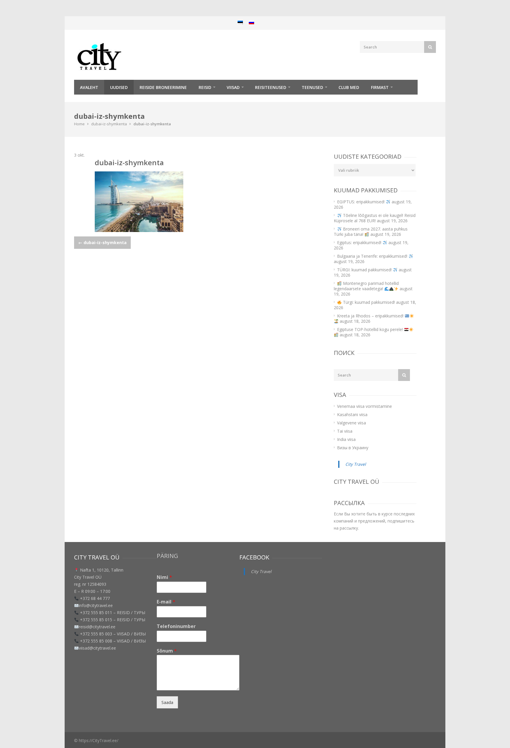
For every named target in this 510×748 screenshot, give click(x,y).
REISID (205, 87)
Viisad (233, 87)
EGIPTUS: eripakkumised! (361, 202)
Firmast (380, 87)
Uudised (119, 87)
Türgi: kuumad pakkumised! (368, 302)
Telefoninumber (176, 626)
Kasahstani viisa (352, 414)
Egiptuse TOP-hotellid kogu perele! (370, 329)
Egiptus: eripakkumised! (359, 242)
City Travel (355, 464)
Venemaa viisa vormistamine (364, 406)
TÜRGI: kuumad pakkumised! (365, 269)
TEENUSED (312, 87)
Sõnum (167, 651)
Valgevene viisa (351, 423)
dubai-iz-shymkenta (109, 123)
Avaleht (89, 87)
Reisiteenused (270, 87)
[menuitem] (240, 22)
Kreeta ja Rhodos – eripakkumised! (371, 316)
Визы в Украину (352, 447)
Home (79, 123)
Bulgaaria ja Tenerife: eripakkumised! (372, 256)
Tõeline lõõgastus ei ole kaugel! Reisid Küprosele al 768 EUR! (375, 217)
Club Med (349, 87)
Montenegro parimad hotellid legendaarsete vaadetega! (366, 285)
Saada (167, 702)
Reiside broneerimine (163, 87)
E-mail (166, 602)
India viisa (346, 439)
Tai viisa (344, 431)
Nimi (164, 577)
